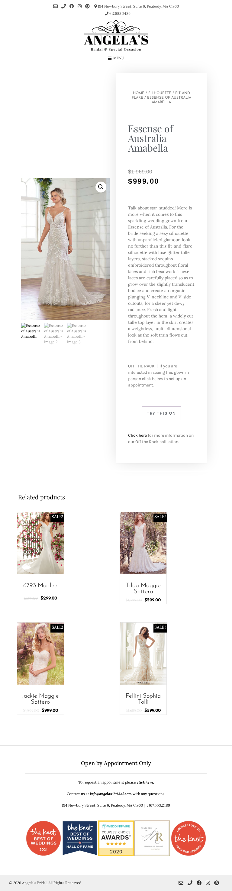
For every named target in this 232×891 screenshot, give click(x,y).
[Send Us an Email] (55, 6)
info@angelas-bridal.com (111, 793)
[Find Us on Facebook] (71, 6)
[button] (100, 187)
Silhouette (159, 93)
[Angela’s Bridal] (116, 35)
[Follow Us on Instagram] (80, 6)
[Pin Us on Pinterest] (87, 6)
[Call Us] (63, 6)
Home (138, 93)
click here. (145, 782)
